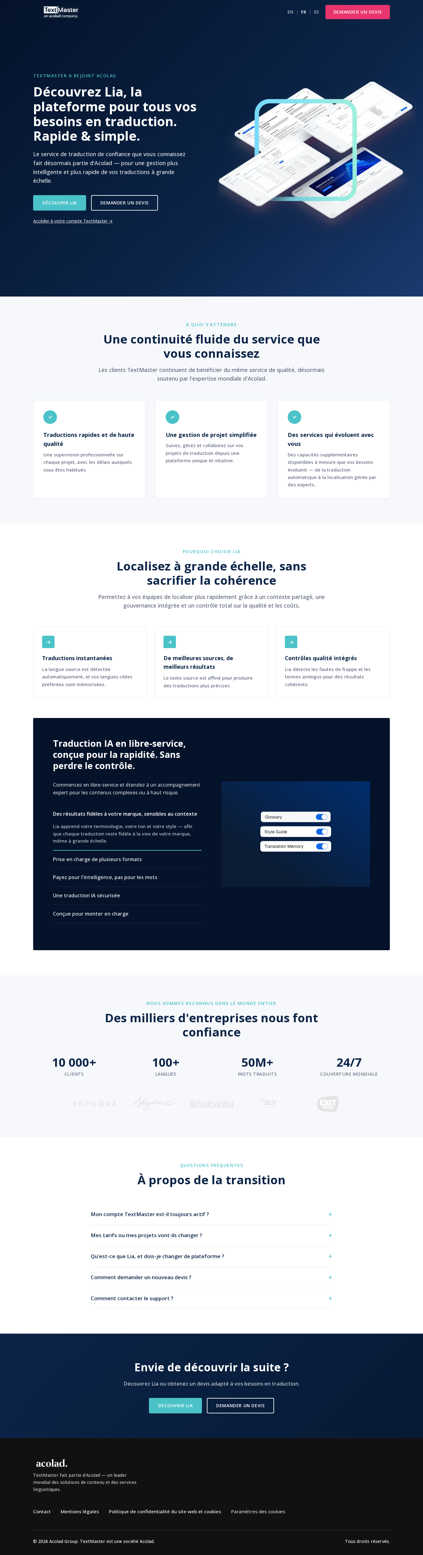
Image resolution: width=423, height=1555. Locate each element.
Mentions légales (80, 1511)
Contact (42, 1511)
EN (290, 12)
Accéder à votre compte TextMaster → (73, 221)
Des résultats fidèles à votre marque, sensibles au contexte (125, 813)
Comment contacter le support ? (132, 1298)
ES (316, 12)
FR (303, 12)
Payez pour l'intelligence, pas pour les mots (105, 877)
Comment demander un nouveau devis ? (141, 1277)
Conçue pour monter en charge (91, 913)
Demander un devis (358, 12)
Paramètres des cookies (258, 1511)
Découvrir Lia (59, 203)
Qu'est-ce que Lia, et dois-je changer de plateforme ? (157, 1256)
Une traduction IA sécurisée (86, 895)
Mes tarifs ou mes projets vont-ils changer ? (146, 1235)
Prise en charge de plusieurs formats (97, 859)
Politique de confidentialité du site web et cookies (165, 1511)
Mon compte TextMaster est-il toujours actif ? (150, 1214)
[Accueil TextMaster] (61, 12)
